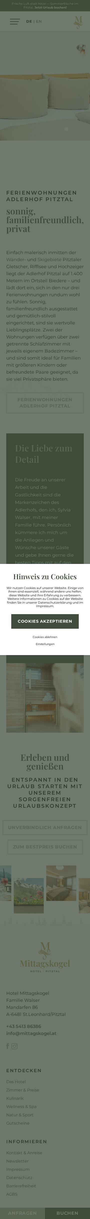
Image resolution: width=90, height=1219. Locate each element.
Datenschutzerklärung (55, 602)
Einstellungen (45, 644)
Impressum (45, 606)
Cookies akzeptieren (45, 621)
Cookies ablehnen (45, 637)
